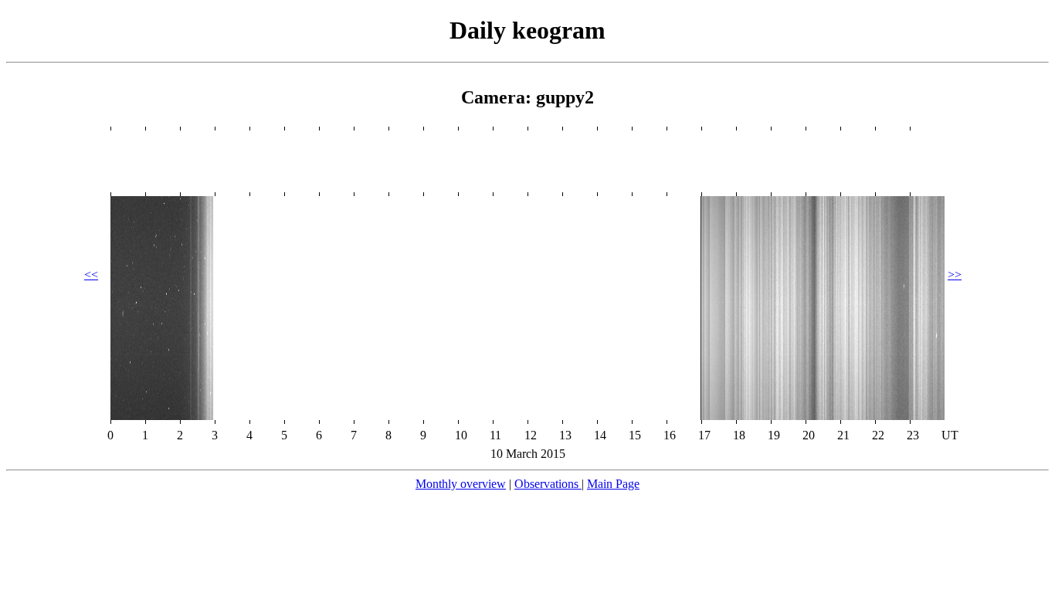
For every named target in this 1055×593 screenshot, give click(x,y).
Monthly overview (461, 483)
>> (955, 274)
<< (91, 274)
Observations (548, 483)
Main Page (613, 483)
